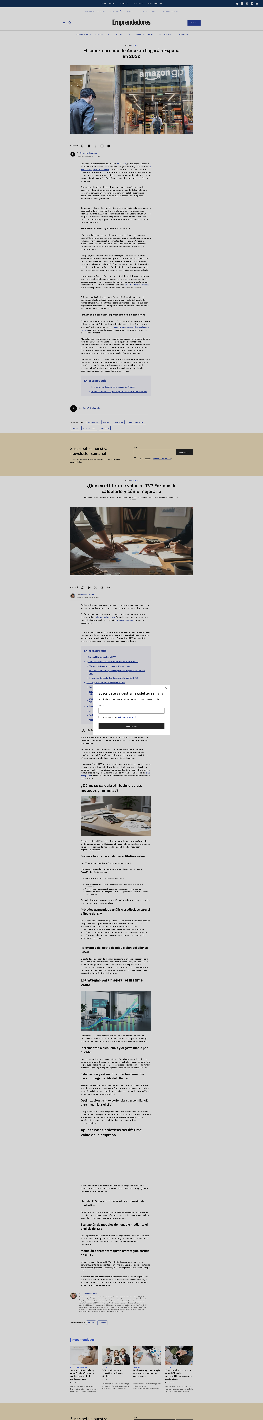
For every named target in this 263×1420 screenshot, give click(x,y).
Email (101, 706)
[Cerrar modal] (166, 688)
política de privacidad (127, 717)
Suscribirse (131, 726)
